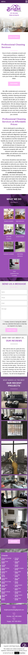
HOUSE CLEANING (8, 221)
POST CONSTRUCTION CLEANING (14, 273)
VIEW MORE (14, 541)
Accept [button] (16, 653)
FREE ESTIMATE (14, 37)
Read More (22, 653)
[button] (26, 2)
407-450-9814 (16, 621)
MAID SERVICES (20, 221)
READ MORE (14, 83)
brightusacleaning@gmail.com (14, 610)
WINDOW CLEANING (9, 254)
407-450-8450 (14, 13)
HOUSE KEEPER (20, 236)
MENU (3, 1)
